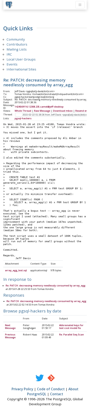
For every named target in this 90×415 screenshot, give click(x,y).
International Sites (21, 69)
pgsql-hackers (23, 118)
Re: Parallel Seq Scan (71, 334)
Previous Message (10, 336)
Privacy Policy (22, 389)
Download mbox (63, 110)
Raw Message (42, 110)
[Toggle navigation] (80, 4)
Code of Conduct (51, 389)
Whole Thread (23, 110)
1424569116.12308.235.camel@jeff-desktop (39, 106)
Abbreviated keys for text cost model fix (71, 327)
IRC (9, 54)
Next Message (10, 327)
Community (16, 39)
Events (12, 64)
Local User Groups (21, 59)
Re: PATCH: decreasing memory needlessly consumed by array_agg (45, 285)
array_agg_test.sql (16, 270)
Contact (56, 394)
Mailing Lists (17, 49)
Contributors (17, 44)
